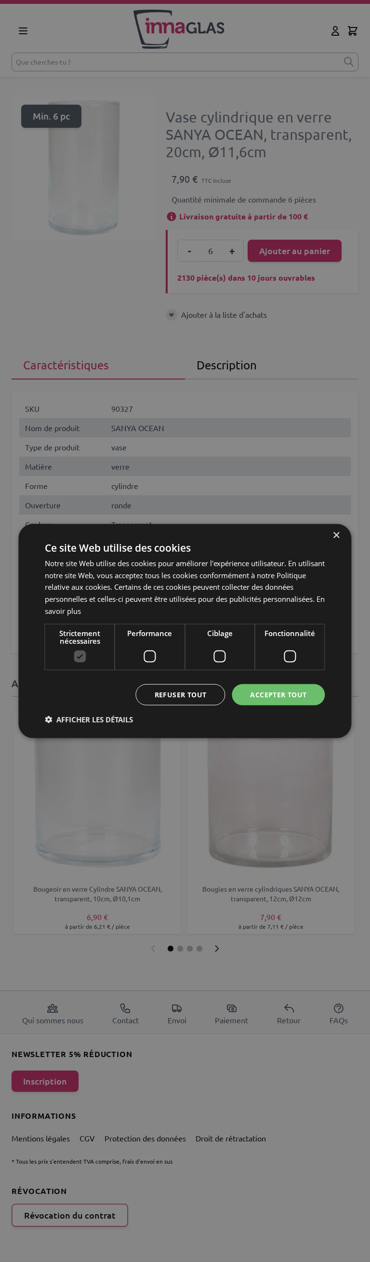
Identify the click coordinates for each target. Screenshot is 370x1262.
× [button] (336, 535)
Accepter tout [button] (278, 694)
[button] (89, 719)
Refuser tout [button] (181, 694)
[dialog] (185, 631)
